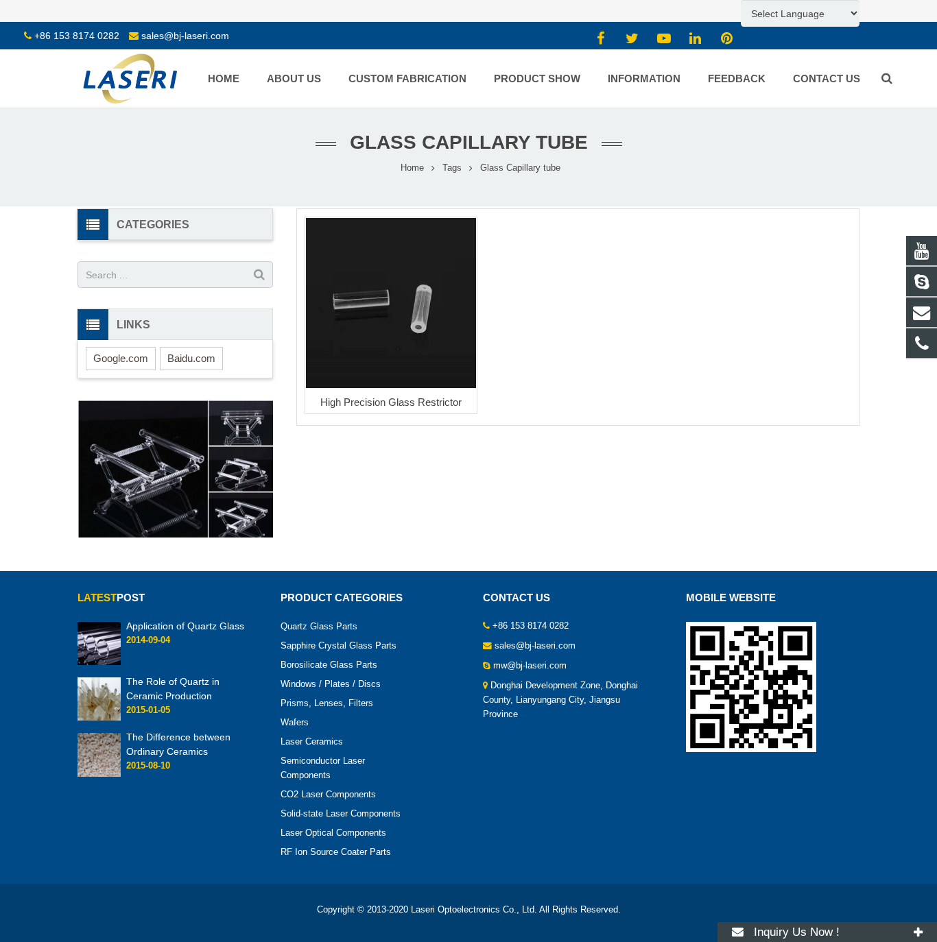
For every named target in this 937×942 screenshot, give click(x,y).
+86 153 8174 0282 (76, 35)
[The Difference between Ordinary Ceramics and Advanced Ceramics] (99, 774)
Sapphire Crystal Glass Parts (338, 646)
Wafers (295, 722)
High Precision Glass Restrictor (391, 402)
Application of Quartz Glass (185, 625)
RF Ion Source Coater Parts (336, 852)
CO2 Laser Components (328, 794)
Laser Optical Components (333, 833)
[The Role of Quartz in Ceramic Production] (99, 718)
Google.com (120, 358)
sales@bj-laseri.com (185, 35)
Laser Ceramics (312, 742)
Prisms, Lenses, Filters (327, 703)
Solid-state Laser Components (341, 814)
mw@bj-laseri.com (530, 666)
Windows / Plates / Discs (331, 684)
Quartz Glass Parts (319, 626)
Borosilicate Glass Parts (329, 665)
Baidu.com (191, 358)
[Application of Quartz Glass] (99, 662)
